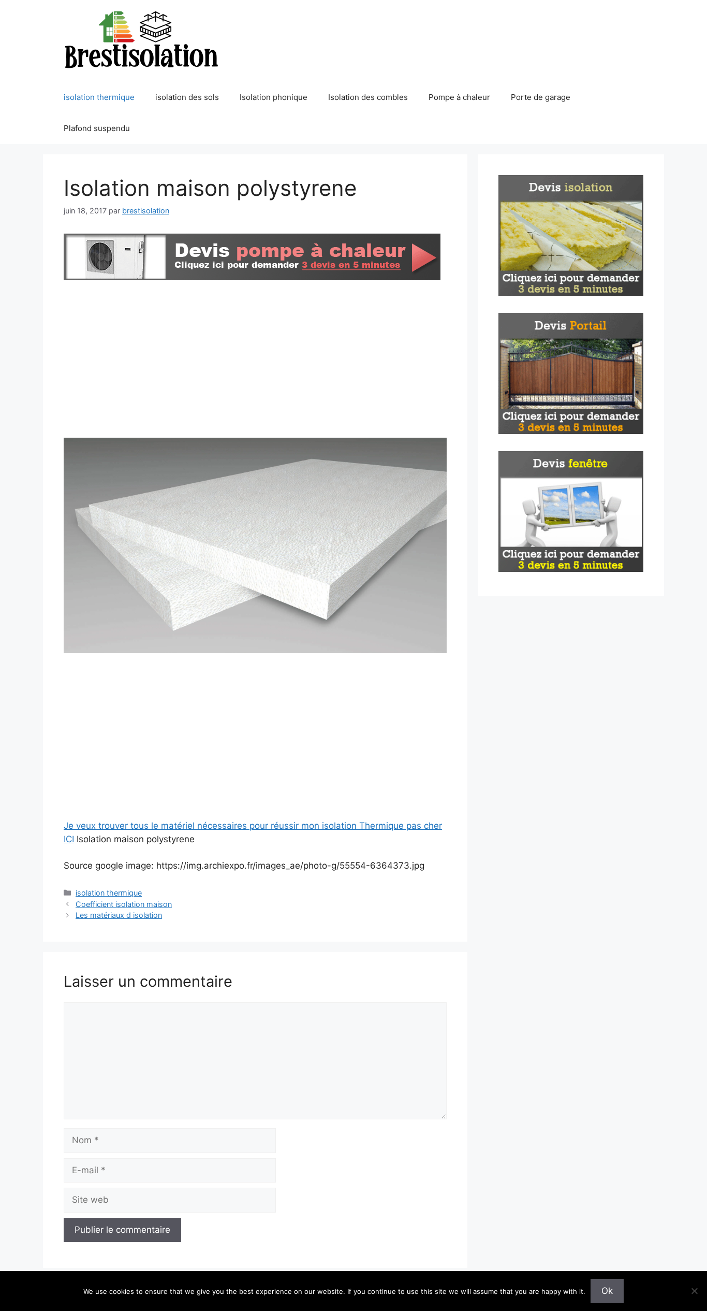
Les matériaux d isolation (119, 915)
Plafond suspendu (97, 128)
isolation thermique (99, 97)
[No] (694, 1291)
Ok (607, 1291)
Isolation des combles (368, 97)
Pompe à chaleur (459, 97)
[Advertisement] (255, 361)
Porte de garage (540, 97)
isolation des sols (187, 97)
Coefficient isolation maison (124, 904)
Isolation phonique (273, 97)
